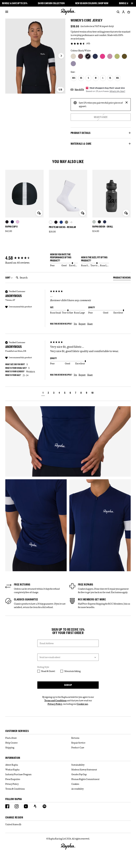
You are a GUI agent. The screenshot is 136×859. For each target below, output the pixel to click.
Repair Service (78, 742)
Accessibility (77, 788)
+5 (71, 222)
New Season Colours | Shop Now (91, 3)
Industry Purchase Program (18, 774)
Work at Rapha (12, 769)
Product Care (77, 747)
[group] (26, 258)
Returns (75, 738)
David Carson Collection (51, 3)
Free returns (22, 584)
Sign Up (68, 685)
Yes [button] (75, 323)
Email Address (47, 643)
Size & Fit (79, 89)
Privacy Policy (55, 704)
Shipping (9, 747)
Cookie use (82, 704)
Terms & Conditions (15, 788)
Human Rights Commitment (85, 779)
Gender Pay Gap (79, 774)
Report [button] (82, 323)
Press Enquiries (12, 779)
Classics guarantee (26, 599)
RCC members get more (92, 599)
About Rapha (11, 764)
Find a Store (11, 738)
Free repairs (85, 584)
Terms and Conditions (55, 700)
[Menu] (6, 11)
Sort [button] (8, 277)
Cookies (75, 784)
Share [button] (90, 323)
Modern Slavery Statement (84, 769)
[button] (43, 393)
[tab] (122, 278)
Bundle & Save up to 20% (14, 3)
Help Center (11, 742)
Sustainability (77, 764)
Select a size (100, 117)
